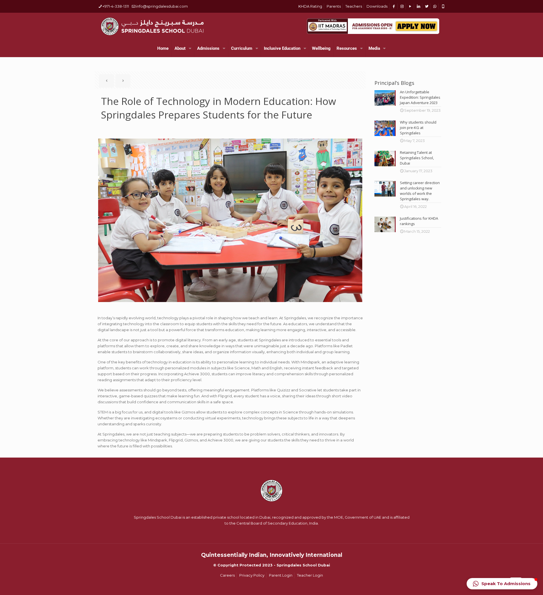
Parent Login (280, 575)
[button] (502, 583)
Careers (227, 575)
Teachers (353, 6)
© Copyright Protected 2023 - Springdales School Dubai (271, 565)
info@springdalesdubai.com (162, 6)
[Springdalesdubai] (152, 26)
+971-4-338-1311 (115, 6)
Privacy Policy (251, 575)
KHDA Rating (310, 6)
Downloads (377, 6)
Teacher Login (310, 575)
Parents (334, 6)
